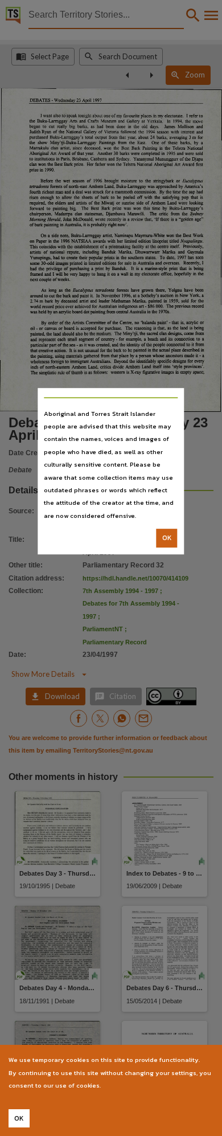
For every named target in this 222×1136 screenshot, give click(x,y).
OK (167, 538)
